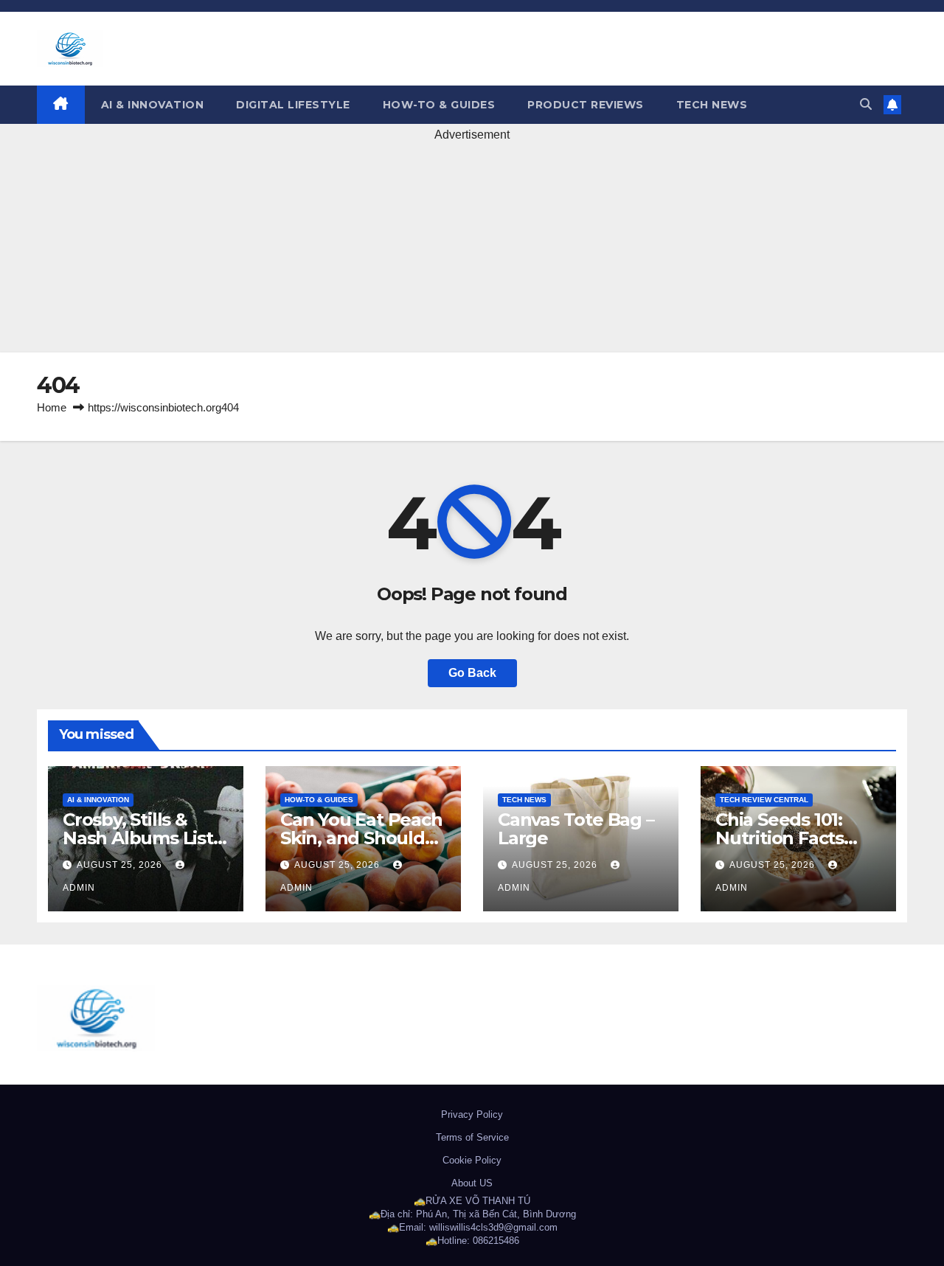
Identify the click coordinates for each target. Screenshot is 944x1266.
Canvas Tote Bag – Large (576, 829)
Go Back (472, 673)
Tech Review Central (764, 800)
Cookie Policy (472, 1160)
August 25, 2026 (121, 865)
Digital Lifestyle (293, 104)
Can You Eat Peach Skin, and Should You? (361, 838)
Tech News (712, 104)
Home (51, 407)
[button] (866, 104)
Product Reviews (585, 104)
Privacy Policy (472, 1114)
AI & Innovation (152, 104)
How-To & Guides (439, 104)
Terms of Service (472, 1137)
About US (472, 1183)
